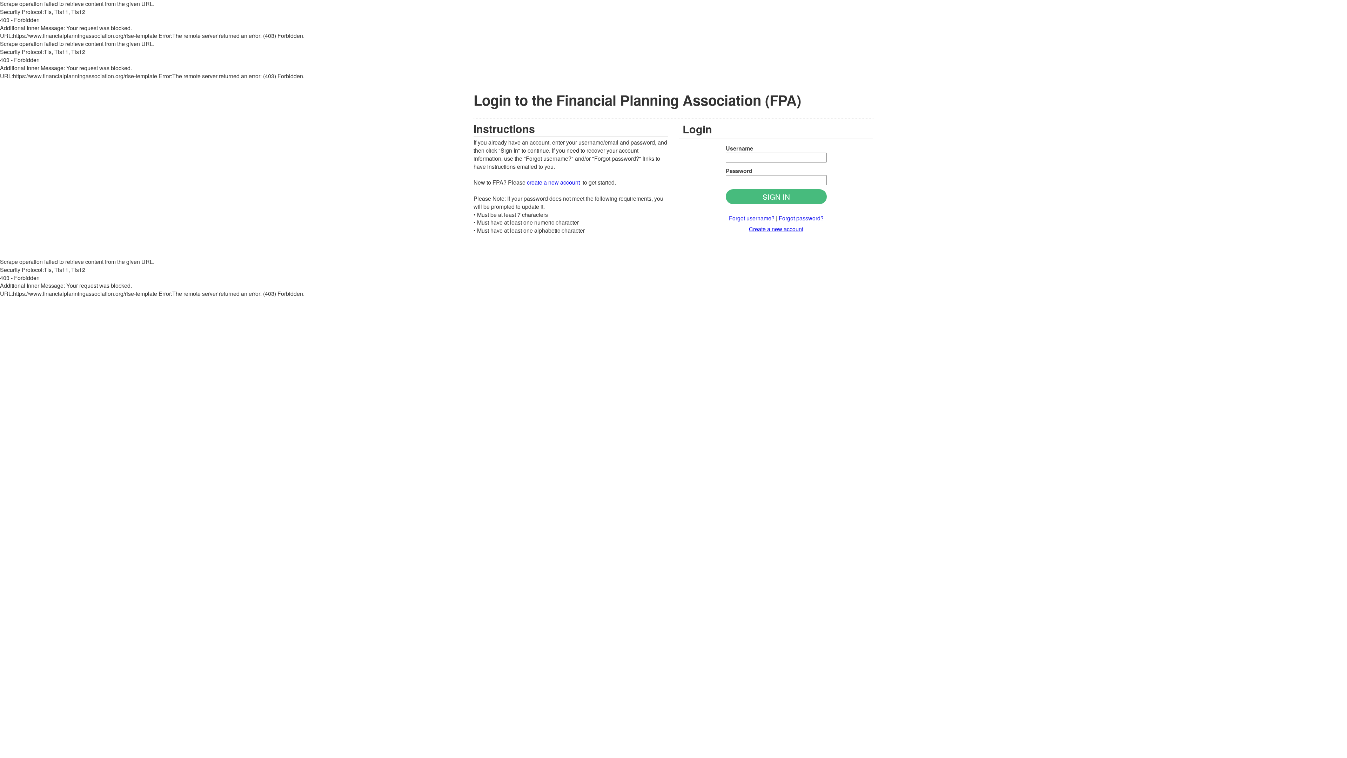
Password (739, 171)
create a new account (553, 182)
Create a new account (776, 229)
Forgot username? (752, 218)
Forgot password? (801, 218)
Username (739, 148)
